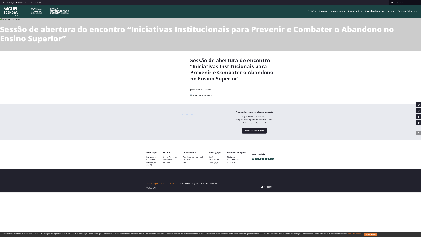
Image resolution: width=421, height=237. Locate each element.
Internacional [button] (337, 11)
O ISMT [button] (311, 11)
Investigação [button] (354, 11)
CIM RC (149, 165)
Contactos (37, 2)
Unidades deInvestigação (214, 161)
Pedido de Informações (254, 130)
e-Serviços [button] (11, 2)
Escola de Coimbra (407, 11)
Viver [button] (390, 11)
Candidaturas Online (24, 2)
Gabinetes (231, 162)
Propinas (167, 162)
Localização (151, 162)
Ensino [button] (322, 11)
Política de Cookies (354, 234)
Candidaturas (168, 160)
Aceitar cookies (370, 234)
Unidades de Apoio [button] (374, 11)
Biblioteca (231, 157)
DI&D (211, 157)
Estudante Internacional (193, 157)
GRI (184, 162)
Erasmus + (187, 160)
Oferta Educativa (170, 157)
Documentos (151, 157)
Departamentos (233, 160)
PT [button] (4, 2)
